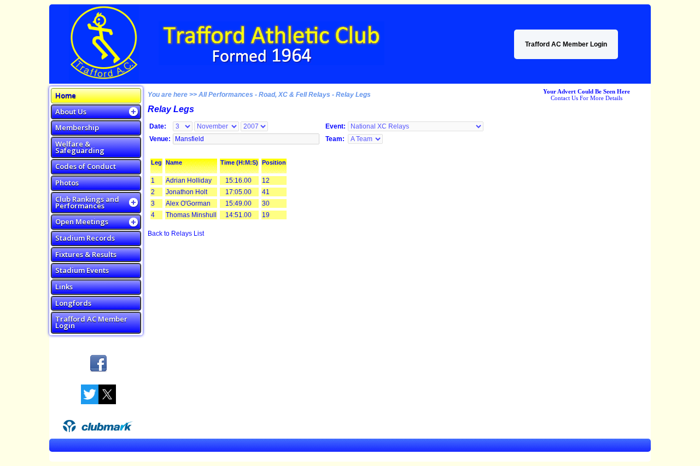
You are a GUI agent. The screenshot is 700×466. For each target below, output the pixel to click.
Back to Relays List (176, 233)
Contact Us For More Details (586, 98)
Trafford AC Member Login (566, 44)
